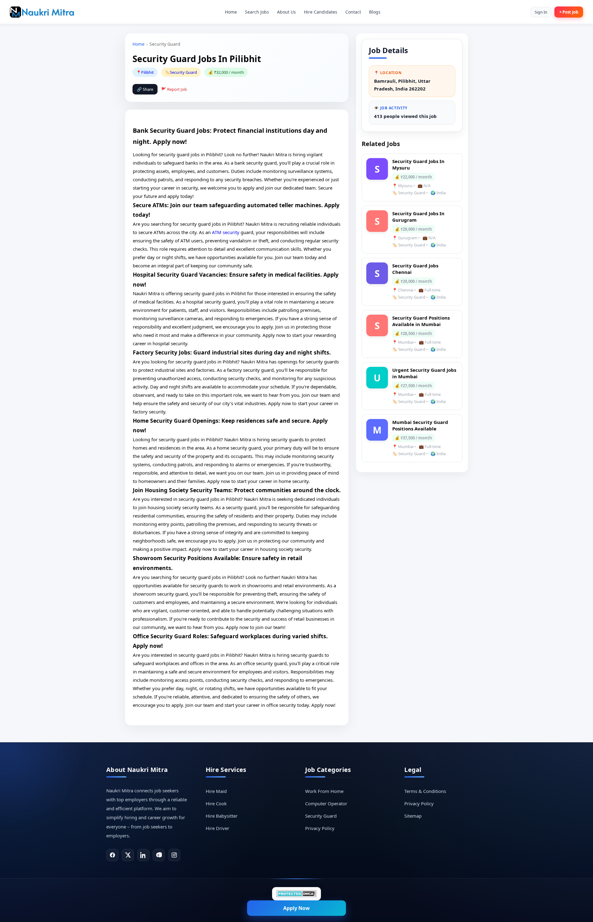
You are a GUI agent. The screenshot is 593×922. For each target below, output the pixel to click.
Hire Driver (217, 828)
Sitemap (413, 816)
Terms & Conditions (425, 791)
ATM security (225, 232)
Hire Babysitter (222, 816)
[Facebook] (112, 855)
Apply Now (296, 908)
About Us (286, 12)
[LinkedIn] (143, 855)
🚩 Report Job (174, 89)
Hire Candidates (320, 12)
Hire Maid (216, 791)
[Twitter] (128, 855)
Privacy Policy (319, 828)
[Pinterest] (159, 855)
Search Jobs (257, 12)
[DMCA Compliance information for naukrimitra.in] (296, 893)
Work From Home (324, 791)
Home (231, 12)
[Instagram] (174, 855)
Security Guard (183, 72)
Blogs (375, 12)
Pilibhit (147, 72)
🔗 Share (145, 89)
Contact (353, 12)
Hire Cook (216, 803)
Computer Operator (326, 803)
